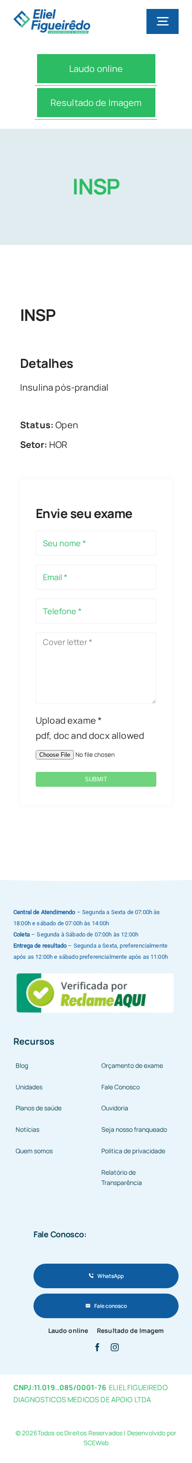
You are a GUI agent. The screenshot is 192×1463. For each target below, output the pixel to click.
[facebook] (97, 1347)
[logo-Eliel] (51, 14)
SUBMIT (96, 779)
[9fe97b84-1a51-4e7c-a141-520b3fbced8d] (96, 972)
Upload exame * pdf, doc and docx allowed (90, 728)
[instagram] (115, 1347)
